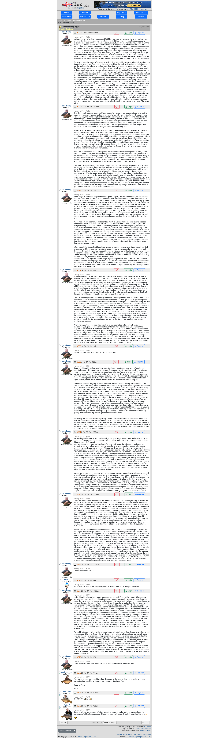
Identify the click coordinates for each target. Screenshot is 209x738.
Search (85, 13)
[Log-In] (71, 8)
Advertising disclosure (142, 734)
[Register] (80, 8)
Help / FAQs (121, 13)
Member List (85, 17)
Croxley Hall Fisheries (143, 729)
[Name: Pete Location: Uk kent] (66, 679)
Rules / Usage (141, 13)
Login (129, 33)
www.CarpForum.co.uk (87, 737)
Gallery (121, 17)
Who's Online (66, 17)
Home (66, 13)
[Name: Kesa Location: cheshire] (67, 585)
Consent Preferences (124, 734)
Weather (141, 17)
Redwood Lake (145, 731)
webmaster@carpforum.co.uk (139, 737)
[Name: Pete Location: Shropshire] (66, 39)
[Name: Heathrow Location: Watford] (66, 699)
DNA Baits (147, 727)
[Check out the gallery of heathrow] (59, 694)
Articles (103, 17)
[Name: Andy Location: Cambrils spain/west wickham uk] (67, 714)
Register (140, 33)
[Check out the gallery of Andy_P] (59, 707)
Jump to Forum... (67, 731)
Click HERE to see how (138, 9)
